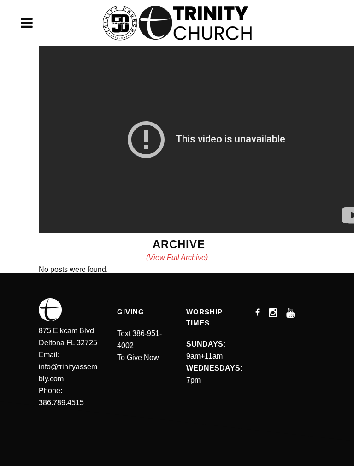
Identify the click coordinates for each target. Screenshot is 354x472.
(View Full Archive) (177, 257)
